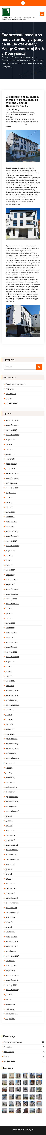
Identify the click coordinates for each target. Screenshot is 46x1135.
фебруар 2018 (11, 835)
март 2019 (10, 782)
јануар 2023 (10, 584)
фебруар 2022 (11, 633)
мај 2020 (9, 724)
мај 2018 (9, 826)
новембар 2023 (12, 536)
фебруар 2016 (11, 937)
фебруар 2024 (11, 522)
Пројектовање (11, 403)
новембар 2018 (12, 802)
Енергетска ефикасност (23, 57)
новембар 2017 (12, 850)
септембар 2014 (12, 990)
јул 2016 (9, 922)
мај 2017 (9, 879)
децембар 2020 (12, 691)
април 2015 (10, 961)
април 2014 (10, 1004)
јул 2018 (9, 816)
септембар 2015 (12, 956)
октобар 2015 (11, 951)
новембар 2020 (12, 695)
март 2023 (10, 575)
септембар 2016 (12, 913)
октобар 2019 (11, 753)
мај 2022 (9, 618)
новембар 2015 (12, 946)
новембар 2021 (12, 647)
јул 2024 (9, 498)
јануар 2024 (10, 526)
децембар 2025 (12, 420)
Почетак (6, 57)
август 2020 (11, 710)
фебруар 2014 (11, 1014)
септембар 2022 (12, 604)
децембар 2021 (12, 642)
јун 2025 (9, 444)
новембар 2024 (12, 478)
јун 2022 (9, 613)
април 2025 (10, 454)
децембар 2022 (12, 589)
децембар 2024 (12, 473)
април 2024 (10, 512)
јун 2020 (9, 719)
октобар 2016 (11, 908)
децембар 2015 (12, 941)
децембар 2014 (12, 975)
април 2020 (10, 729)
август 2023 (11, 551)
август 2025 (11, 440)
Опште (8, 399)
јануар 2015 (10, 970)
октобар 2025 (11, 430)
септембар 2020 (12, 705)
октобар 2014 (11, 985)
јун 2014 (9, 995)
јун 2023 (9, 560)
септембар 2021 (12, 657)
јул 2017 (9, 869)
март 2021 (10, 686)
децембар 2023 (12, 531)
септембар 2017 (12, 859)
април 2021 (10, 681)
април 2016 (10, 932)
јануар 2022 (10, 637)
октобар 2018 (11, 806)
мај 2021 (9, 676)
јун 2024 (9, 502)
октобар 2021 (11, 652)
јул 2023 (9, 555)
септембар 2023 (12, 546)
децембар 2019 (12, 744)
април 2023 (10, 570)
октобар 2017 (11, 855)
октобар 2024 (11, 483)
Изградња (10, 389)
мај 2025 (9, 449)
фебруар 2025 (11, 464)
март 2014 (10, 1009)
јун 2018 (9, 821)
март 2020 (10, 734)
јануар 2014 (10, 1019)
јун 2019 (9, 773)
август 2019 (10, 763)
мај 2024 (9, 507)
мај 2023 (9, 565)
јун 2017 (9, 874)
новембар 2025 (12, 425)
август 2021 (10, 662)
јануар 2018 (10, 840)
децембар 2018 (12, 797)
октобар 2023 (11, 541)
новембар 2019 (12, 748)
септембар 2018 (12, 811)
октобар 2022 (11, 599)
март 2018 (10, 830)
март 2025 (10, 459)
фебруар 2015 (11, 966)
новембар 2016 (12, 903)
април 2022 (10, 623)
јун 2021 (9, 671)
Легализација (11, 394)
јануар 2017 (10, 893)
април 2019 (10, 777)
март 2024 (10, 517)
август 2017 (10, 864)
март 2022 (10, 628)
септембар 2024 (12, 488)
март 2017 (10, 884)
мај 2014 (9, 999)
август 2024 (11, 493)
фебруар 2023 (11, 580)
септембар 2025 (12, 435)
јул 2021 (9, 666)
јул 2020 (9, 715)
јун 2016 (9, 927)
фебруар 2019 (11, 787)
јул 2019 (9, 768)
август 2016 (10, 917)
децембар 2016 (12, 898)
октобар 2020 (11, 700)
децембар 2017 (12, 845)
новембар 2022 (12, 594)
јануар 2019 (10, 792)
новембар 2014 (12, 980)
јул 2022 (9, 608)
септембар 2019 (12, 758)
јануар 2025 (10, 469)
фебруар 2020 (11, 739)
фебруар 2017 (11, 888)
